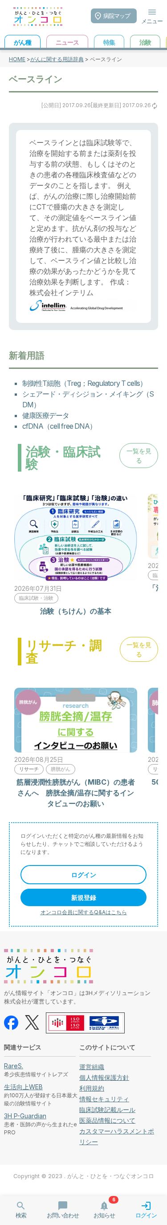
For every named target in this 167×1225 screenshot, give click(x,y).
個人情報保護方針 (104, 1077)
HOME (17, 59)
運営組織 (91, 1066)
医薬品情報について (107, 1120)
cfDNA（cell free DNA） (59, 426)
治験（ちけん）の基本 (75, 610)
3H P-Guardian (25, 1116)
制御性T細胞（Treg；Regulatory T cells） (84, 383)
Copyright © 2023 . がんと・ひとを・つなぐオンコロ (83, 1176)
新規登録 (83, 897)
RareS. (13, 1066)
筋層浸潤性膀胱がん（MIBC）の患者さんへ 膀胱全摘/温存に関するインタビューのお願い (75, 793)
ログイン (83, 874)
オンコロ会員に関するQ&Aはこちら (84, 912)
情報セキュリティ (104, 1099)
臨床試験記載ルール (107, 1109)
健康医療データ (45, 415)
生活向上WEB (23, 1087)
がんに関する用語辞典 (57, 59)
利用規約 (91, 1088)
